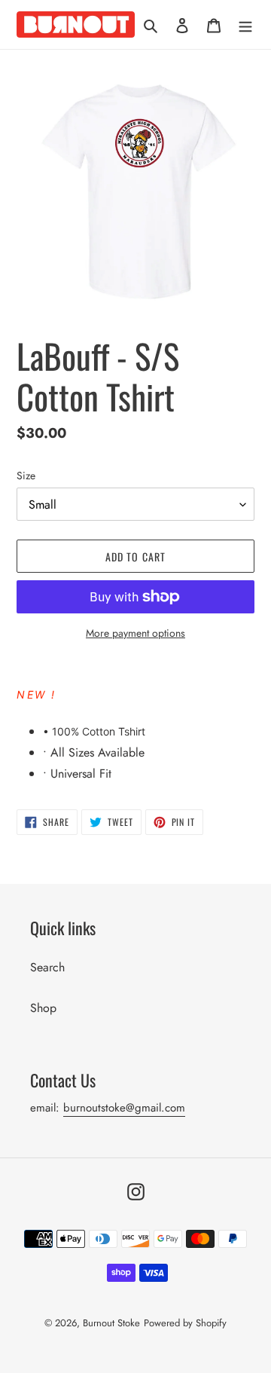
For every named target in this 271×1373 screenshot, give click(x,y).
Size (26, 475)
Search (47, 967)
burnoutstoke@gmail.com (124, 1107)
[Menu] (245, 24)
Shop (43, 1008)
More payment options (135, 633)
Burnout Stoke (111, 1323)
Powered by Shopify (185, 1323)
